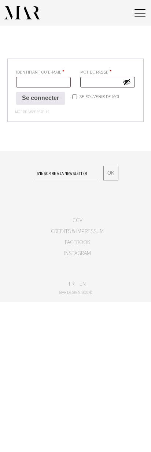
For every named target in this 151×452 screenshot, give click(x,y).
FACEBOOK (77, 242)
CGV (77, 220)
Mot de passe (107, 71)
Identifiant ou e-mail (43, 71)
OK (110, 173)
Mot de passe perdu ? (32, 112)
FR (71, 284)
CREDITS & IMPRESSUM (77, 231)
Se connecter (40, 98)
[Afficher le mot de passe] (127, 82)
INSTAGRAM (77, 253)
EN (83, 284)
